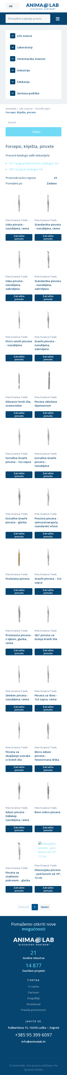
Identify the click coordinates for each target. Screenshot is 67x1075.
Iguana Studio (33, 1069)
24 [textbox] (55, 178)
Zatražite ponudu (19, 237)
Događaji (33, 998)
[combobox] (48, 178)
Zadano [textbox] (52, 183)
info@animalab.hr (33, 1041)
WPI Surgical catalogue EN (26, 169)
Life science (25, 108)
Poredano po (14, 183)
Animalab (11, 108)
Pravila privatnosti (33, 1010)
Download (33, 1004)
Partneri (33, 992)
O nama (33, 986)
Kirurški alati (42, 108)
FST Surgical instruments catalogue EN (33, 163)
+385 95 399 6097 (33, 1035)
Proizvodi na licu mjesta (21, 178)
